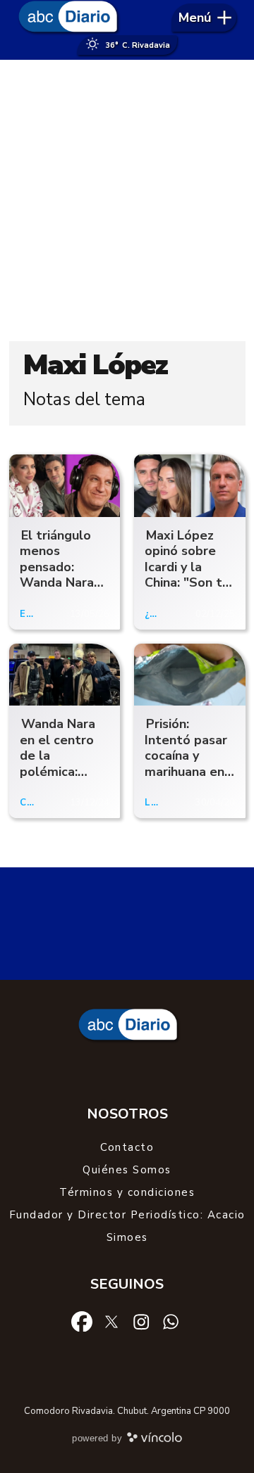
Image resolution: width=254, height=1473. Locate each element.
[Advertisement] (127, 200)
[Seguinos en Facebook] (82, 1320)
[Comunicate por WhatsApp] (171, 1320)
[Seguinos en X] (111, 1320)
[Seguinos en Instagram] (141, 1320)
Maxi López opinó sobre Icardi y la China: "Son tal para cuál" (189, 567)
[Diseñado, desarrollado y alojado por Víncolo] (154, 1440)
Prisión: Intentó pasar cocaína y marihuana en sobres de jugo (186, 763)
